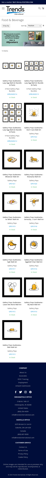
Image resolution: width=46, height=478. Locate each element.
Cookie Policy (23, 457)
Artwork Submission (23, 386)
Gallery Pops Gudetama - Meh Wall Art (12, 346)
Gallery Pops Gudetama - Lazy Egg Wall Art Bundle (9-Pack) (12, 130)
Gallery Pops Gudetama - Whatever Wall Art (12, 176)
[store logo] (15, 10)
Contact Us (23, 447)
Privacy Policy (23, 454)
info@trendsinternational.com (23, 415)
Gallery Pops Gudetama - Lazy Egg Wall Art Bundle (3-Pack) (12, 83)
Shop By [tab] (6, 26)
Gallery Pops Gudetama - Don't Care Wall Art (33, 129)
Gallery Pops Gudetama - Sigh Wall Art (12, 261)
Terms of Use (23, 450)
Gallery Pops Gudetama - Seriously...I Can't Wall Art (34, 218)
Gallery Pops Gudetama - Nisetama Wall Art (33, 176)
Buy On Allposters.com (23, 2)
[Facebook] (15, 392)
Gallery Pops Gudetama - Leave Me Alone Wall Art (12, 303)
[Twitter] (20, 392)
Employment (23, 382)
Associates (23, 376)
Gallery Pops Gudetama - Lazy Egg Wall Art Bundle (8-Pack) (33, 83)
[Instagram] (25, 392)
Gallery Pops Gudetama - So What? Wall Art (12, 218)
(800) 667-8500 (23, 434)
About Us (23, 372)
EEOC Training (23, 379)
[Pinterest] (30, 392)
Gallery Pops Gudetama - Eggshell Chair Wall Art (33, 261)
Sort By (23, 26)
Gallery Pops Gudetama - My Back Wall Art (33, 303)
